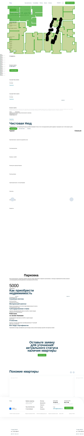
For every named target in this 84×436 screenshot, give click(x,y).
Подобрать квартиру (70, 2)
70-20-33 (58, 2)
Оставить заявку (42, 355)
